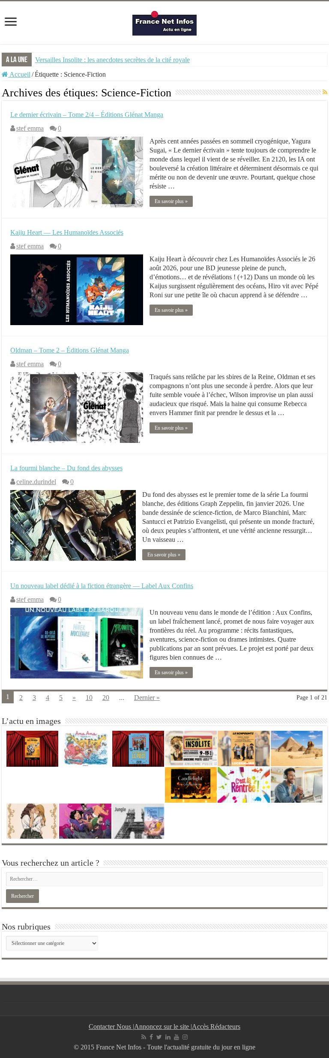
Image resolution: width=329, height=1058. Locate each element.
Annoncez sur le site (162, 1026)
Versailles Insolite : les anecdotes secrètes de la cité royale (112, 59)
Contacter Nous (111, 1026)
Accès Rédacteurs (216, 1026)
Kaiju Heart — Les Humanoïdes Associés (66, 232)
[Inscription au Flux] (325, 92)
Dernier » (147, 697)
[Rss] (144, 1037)
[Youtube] (176, 1037)
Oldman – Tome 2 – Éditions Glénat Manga (69, 350)
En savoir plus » (171, 201)
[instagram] (185, 1037)
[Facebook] (151, 1037)
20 (105, 697)
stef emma (30, 128)
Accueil (19, 74)
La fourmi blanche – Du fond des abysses (66, 468)
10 (89, 697)
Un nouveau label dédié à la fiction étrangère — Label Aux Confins (101, 585)
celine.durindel (36, 481)
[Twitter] (159, 1037)
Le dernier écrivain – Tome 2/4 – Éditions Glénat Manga (86, 114)
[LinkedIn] (167, 1037)
